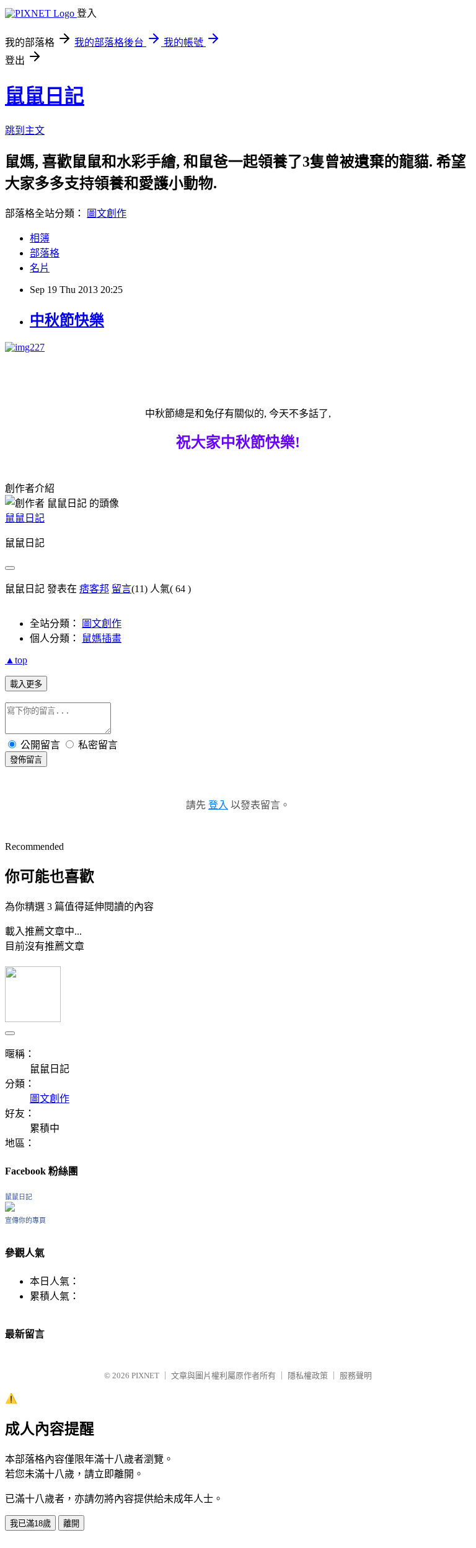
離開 (71, 1523)
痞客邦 (94, 589)
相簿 (40, 238)
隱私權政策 (308, 1375)
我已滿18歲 (30, 1523)
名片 (40, 268)
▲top (16, 660)
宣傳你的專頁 (25, 1220)
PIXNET (145, 1375)
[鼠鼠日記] (10, 1208)
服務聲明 (356, 1375)
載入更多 (26, 684)
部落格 (45, 253)
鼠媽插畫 (101, 638)
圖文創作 (106, 213)
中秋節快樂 (67, 320)
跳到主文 (25, 130)
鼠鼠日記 (44, 96)
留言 (121, 589)
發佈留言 (26, 759)
